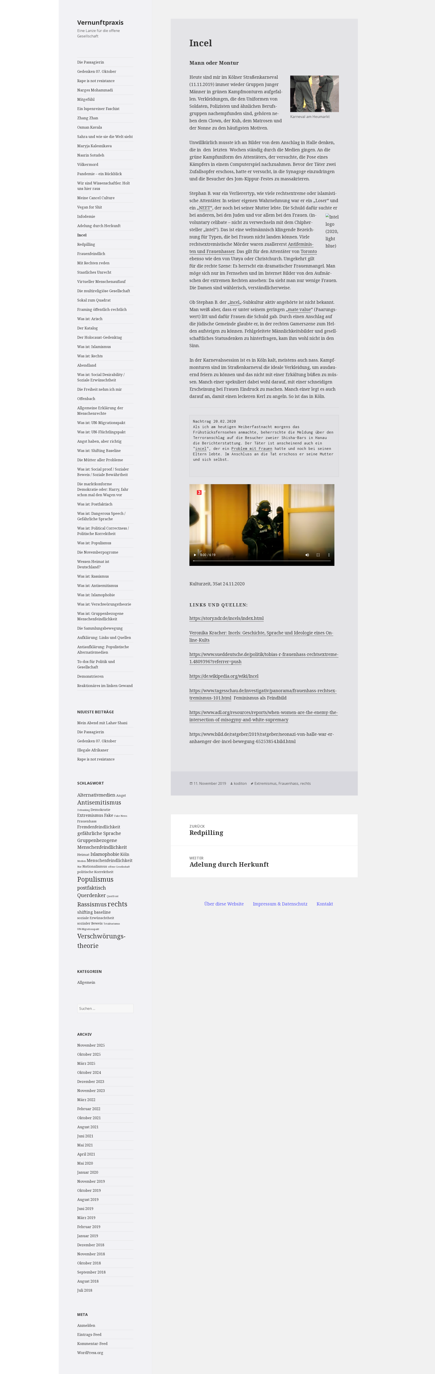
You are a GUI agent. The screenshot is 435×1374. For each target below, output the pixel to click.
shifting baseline (94, 912)
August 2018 (88, 1281)
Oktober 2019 (89, 1190)
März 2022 (86, 1099)
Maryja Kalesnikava (94, 145)
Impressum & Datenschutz (280, 904)
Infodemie (86, 216)
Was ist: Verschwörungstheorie (104, 604)
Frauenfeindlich (91, 253)
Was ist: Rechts (90, 355)
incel (234, 302)
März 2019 (86, 1217)
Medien (81, 861)
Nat (79, 866)
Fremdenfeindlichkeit (98, 826)
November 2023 (91, 1090)
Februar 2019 (88, 1226)
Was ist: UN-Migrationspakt (101, 422)
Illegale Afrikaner (93, 750)
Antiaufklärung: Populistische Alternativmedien (103, 649)
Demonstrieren (90, 676)
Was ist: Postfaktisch (94, 504)
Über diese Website (224, 904)
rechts (117, 903)
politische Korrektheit (95, 871)
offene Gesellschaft (119, 866)
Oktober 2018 (89, 1263)
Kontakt (325, 904)
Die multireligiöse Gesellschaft (103, 290)
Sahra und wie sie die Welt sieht (105, 136)
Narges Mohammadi (95, 90)
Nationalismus (94, 866)
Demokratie (100, 809)
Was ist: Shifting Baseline (99, 450)
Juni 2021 (85, 1136)
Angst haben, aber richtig (99, 441)
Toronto (309, 251)
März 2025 (86, 1063)
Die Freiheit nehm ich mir (99, 389)
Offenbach (86, 398)
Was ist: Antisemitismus (97, 585)
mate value (299, 309)
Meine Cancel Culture (96, 197)
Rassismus (92, 904)
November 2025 (91, 1045)
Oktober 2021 (89, 1117)
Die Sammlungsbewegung (100, 628)
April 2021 (86, 1154)
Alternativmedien (96, 795)
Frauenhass (87, 821)
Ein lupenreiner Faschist (98, 108)
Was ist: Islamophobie (96, 594)
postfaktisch (91, 887)
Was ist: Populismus (94, 542)
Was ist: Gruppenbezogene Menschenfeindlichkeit (100, 616)
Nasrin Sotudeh (90, 155)
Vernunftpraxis (100, 22)
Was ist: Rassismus (93, 576)
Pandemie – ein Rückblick (99, 173)
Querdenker (91, 895)
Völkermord (87, 164)
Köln (124, 854)
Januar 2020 (87, 1172)
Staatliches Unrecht (94, 272)
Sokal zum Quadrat (94, 300)
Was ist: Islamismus (94, 346)
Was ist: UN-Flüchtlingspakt (101, 431)
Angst (121, 795)
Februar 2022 (88, 1108)
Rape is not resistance (96, 80)
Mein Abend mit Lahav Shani (102, 722)
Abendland (86, 365)
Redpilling (86, 244)
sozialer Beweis (90, 923)
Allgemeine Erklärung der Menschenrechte (100, 410)
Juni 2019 (85, 1208)
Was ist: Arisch (89, 318)
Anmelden (86, 1325)
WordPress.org (90, 1352)
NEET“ (205, 208)
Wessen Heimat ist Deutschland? (93, 564)
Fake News (120, 815)
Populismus (95, 879)
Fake (108, 815)
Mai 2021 (85, 1145)
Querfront (112, 896)
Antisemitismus (99, 802)
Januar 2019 (87, 1235)
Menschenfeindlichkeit (110, 860)
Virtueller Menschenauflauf (101, 281)
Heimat (83, 854)
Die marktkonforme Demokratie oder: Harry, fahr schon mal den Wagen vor (102, 489)
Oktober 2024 (89, 1072)
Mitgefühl (85, 99)
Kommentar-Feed (92, 1343)
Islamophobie (104, 854)
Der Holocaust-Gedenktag (99, 337)
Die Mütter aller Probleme (100, 459)
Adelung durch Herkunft (99, 225)
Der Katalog (87, 328)
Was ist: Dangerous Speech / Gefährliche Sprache (101, 516)
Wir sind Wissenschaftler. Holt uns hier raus (103, 186)
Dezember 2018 (90, 1244)
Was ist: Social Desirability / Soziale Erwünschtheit (101, 377)
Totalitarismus (112, 923)
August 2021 (88, 1126)
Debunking (83, 810)
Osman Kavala (89, 127)
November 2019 (91, 1181)
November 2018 (91, 1253)
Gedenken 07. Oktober (96, 71)
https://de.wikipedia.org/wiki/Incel (224, 676)
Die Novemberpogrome (97, 552)
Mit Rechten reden (93, 262)
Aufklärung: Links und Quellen (104, 637)
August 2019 (88, 1199)
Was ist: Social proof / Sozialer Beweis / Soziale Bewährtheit (103, 472)
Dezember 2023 (90, 1081)
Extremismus (90, 815)
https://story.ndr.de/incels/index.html (226, 618)
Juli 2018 (84, 1290)
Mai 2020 (85, 1163)
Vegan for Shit (89, 207)
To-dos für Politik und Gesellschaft (96, 664)
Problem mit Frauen (252, 448)
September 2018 (91, 1272)
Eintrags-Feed (89, 1334)
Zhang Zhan (87, 117)
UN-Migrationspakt (88, 929)
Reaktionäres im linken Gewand (105, 685)
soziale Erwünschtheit (95, 917)
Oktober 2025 (89, 1054)
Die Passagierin (90, 62)
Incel (82, 235)
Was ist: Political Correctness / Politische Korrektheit (103, 531)
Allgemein (86, 982)
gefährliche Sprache (99, 833)
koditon (240, 783)
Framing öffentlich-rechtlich (102, 309)
